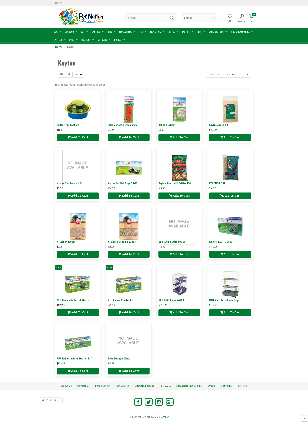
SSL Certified (52, 400)
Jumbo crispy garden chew (122, 125)
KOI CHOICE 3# (217, 183)
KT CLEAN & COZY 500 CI (171, 241)
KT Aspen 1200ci (66, 241)
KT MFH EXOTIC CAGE (220, 241)
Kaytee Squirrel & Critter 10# (174, 183)
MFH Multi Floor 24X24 (171, 300)
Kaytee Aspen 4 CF (219, 125)
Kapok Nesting (166, 125)
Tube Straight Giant (119, 358)
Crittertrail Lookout (68, 125)
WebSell (167, 417)
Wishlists (229, 21)
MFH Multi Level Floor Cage (224, 300)
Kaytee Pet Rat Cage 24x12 (122, 183)
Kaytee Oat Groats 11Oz (69, 183)
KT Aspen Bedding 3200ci (122, 241)
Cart (251, 21)
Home (59, 47)
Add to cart (79, 137)
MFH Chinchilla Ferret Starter (73, 300)
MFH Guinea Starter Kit (120, 300)
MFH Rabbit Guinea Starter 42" (74, 358)
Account (242, 21)
